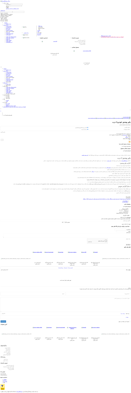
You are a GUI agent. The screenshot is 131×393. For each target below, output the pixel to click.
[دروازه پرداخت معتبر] (3, 389)
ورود (7, 7)
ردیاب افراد (6, 359)
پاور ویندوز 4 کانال (89, 198)
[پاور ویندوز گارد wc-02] (60, 252)
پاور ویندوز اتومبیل (122, 198)
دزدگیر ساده (8, 349)
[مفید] (3, 220)
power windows (102, 198)
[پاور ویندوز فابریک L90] (54, 41)
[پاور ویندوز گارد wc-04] (49, 252)
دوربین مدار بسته (82, 42)
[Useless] (2, 220)
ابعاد (127, 209)
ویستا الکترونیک (124, 160)
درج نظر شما (60, 267)
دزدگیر (93, 171)
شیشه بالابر (108, 167)
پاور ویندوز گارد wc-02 (61, 262)
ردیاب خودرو (5, 360)
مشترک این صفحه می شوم (124, 321)
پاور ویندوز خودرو (116, 198)
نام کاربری (8, 4)
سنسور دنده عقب (7, 351)
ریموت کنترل (8, 350)
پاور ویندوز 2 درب (86, 62)
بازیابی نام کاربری (15, 8)
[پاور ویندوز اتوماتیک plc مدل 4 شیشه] (72, 252)
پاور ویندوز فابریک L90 (54, 53)
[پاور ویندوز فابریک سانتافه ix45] (72, 328)
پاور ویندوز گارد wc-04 (49, 262)
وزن (127, 210)
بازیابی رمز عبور (9, 8)
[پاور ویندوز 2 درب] (86, 50)
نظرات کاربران (125, 201)
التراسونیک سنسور (6, 354)
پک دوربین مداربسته (81, 40)
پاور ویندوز (125, 134)
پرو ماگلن (111, 198)
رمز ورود (8, 5)
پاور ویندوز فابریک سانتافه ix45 (72, 338)
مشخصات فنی (125, 200)
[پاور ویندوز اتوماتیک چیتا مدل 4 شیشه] (95, 252)
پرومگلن (84, 198)
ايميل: (129, 231)
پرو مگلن (126, 137)
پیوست (127, 317)
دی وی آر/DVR (82, 44)
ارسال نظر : (128, 232)
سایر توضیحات (125, 212)
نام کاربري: (128, 229)
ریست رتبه (123, 313)
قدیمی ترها (70, 267)
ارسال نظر (3, 321)
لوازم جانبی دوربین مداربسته (80, 41)
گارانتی (126, 208)
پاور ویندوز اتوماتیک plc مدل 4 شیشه (72, 263)
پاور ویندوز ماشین (85, 155)
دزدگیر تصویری (7, 347)
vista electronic (84, 129)
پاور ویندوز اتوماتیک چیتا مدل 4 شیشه (95, 263)
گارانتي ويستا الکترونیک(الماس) (81, 127)
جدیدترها (66, 267)
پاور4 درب (107, 198)
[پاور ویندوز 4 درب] (126, 117)
